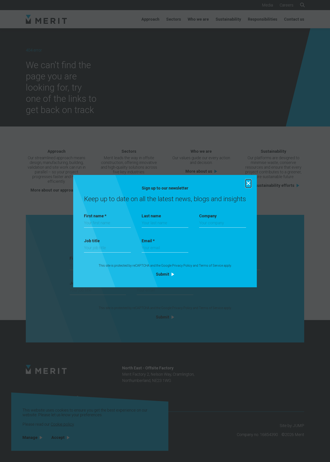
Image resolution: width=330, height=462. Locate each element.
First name (95, 216)
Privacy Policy (182, 265)
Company (208, 216)
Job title (92, 240)
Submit (162, 274)
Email (148, 240)
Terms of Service (211, 265)
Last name (151, 216)
